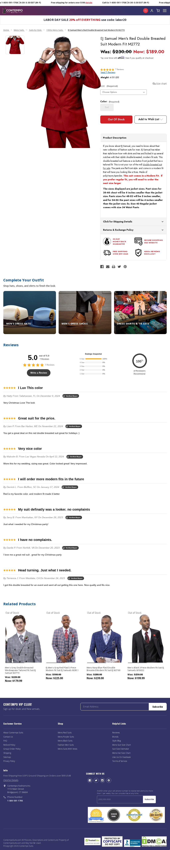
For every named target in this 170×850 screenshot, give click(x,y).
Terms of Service (119, 761)
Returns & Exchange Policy (118, 230)
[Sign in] (151, 10)
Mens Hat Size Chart (121, 753)
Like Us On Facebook (121, 757)
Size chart (161, 83)
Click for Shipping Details (117, 221)
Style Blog (116, 740)
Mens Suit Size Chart (121, 744)
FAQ (5, 740)
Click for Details (10, 780)
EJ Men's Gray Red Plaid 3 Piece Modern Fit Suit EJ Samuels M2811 (62, 669)
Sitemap (7, 757)
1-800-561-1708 (15, 800)
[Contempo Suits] (13, 11)
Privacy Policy (9, 761)
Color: (109, 101)
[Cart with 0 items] (158, 10)
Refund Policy (9, 744)
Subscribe (157, 706)
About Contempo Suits (13, 732)
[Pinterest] (125, 266)
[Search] (145, 10)
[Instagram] (102, 780)
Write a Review (38, 372)
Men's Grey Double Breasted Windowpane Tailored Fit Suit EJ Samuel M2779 (20, 670)
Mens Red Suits (65, 732)
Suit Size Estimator (120, 748)
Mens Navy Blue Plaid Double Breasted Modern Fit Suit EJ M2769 (103, 669)
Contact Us (8, 736)
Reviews (116, 732)
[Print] (113, 266)
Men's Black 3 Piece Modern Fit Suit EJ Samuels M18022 (146, 669)
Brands (115, 736)
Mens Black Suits (65, 740)
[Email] (107, 266)
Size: (109, 86)
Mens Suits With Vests (67, 748)
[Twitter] (119, 266)
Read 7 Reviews (107, 72)
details (84, 2)
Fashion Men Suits (66, 744)
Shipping (7, 753)
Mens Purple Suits (66, 736)
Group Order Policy (12, 748)
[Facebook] (102, 266)
